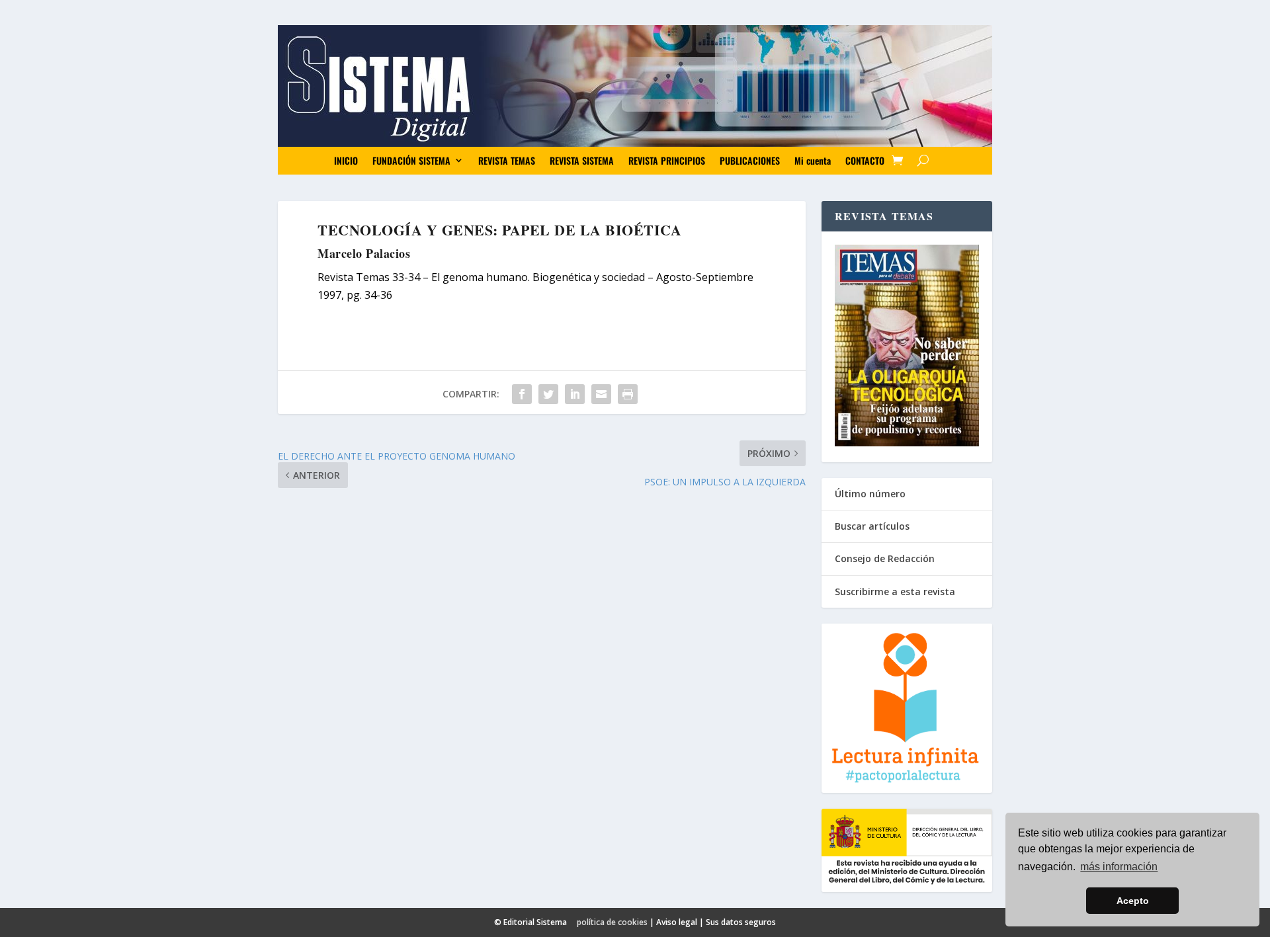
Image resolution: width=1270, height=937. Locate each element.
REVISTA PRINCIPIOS (666, 160)
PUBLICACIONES (750, 160)
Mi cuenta (812, 160)
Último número (870, 493)
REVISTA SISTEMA (582, 160)
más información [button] (1119, 866)
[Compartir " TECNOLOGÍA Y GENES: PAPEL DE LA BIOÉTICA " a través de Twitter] (548, 394)
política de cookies (612, 922)
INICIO (346, 160)
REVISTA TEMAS (506, 160)
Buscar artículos (872, 526)
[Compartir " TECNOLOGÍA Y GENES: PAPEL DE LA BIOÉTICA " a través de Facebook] (522, 394)
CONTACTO (864, 160)
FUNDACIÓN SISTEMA (411, 160)
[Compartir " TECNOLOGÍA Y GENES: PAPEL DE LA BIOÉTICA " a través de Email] (601, 394)
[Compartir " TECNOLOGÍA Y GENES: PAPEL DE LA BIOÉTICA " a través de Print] (627, 394)
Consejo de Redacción (885, 558)
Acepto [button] (1133, 900)
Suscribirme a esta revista (895, 591)
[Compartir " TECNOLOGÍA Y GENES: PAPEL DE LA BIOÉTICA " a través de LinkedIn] (575, 394)
